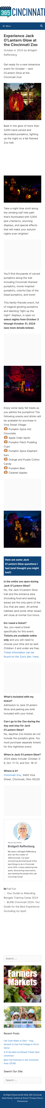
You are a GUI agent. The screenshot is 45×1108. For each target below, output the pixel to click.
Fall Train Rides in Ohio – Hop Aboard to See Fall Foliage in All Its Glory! (21, 1044)
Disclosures (22, 1101)
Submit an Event (21, 1098)
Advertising (7, 1098)
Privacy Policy (36, 1098)
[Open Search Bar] (41, 25)
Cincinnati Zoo (12, 775)
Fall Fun (11, 888)
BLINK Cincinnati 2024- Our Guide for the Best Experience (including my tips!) (22, 907)
